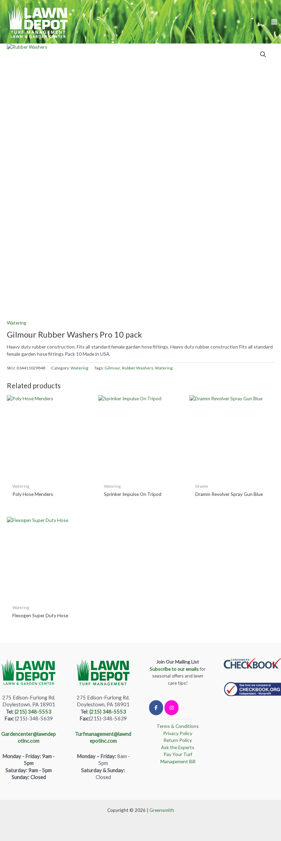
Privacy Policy (177, 733)
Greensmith (161, 810)
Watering (16, 323)
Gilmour (112, 367)
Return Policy (177, 740)
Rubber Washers (137, 367)
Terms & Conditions (178, 726)
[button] (263, 54)
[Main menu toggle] (274, 21)
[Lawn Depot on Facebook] (156, 707)
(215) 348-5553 (33, 712)
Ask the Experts (177, 747)
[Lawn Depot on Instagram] (171, 707)
